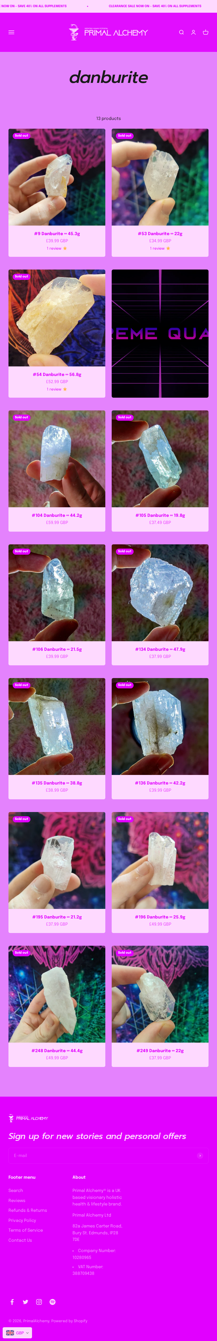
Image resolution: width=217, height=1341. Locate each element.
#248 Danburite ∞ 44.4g (57, 1051)
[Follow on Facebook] (12, 1302)
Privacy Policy (22, 1220)
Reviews (16, 1201)
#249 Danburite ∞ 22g (160, 1051)
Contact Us (20, 1240)
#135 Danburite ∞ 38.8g (57, 783)
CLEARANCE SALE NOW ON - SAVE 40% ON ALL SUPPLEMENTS (89, 6)
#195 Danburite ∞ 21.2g (57, 917)
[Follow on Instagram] (39, 1302)
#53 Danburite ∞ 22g (160, 234)
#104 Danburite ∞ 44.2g (57, 515)
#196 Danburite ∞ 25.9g (160, 917)
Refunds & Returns (27, 1210)
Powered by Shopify (69, 1321)
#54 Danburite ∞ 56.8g (57, 375)
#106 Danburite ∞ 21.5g (57, 649)
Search (15, 1190)
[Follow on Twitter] (25, 1302)
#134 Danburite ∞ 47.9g (160, 649)
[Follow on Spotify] (52, 1302)
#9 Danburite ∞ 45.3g (57, 234)
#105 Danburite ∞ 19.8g (160, 515)
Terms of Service (25, 1230)
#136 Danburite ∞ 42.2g (160, 783)
